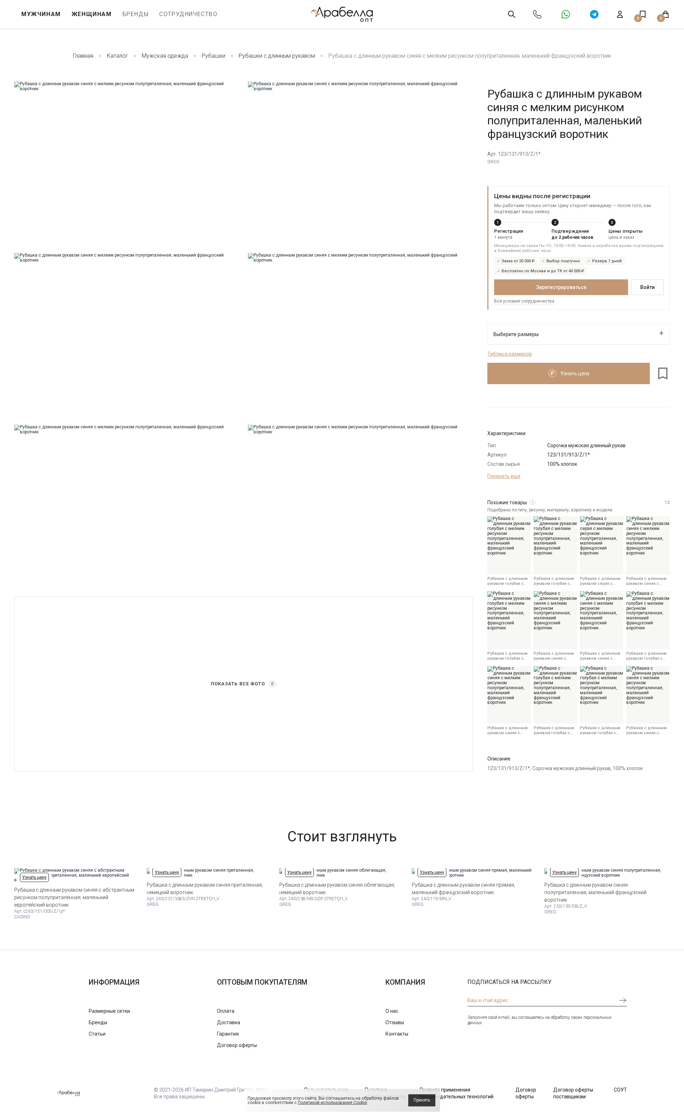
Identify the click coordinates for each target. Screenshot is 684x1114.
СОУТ (620, 1090)
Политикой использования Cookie (332, 1102)
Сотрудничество (188, 14)
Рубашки (213, 55)
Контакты (396, 1034)
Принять (422, 1100)
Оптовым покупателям (262, 982)
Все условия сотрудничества (524, 301)
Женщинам (92, 14)
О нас (391, 1011)
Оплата (225, 1011)
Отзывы (394, 1022)
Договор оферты (237, 1045)
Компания (405, 982)
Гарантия (228, 1034)
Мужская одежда (165, 55)
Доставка (228, 1022)
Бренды (136, 14)
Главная (83, 55)
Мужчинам (41, 14)
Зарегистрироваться (561, 287)
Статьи (97, 1034)
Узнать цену (34, 877)
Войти (647, 287)
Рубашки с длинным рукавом (277, 55)
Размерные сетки (109, 1011)
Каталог (117, 55)
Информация (114, 982)
